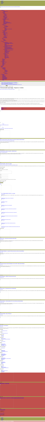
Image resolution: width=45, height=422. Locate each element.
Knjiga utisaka (2, 2)
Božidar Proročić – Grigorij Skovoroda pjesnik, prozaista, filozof (8, 238)
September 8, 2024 (2, 277)
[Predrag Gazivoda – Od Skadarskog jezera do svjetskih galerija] (5, 286)
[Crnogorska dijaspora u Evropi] (3, 345)
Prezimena (3, 64)
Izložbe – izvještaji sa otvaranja (7, 22)
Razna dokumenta (6, 55)
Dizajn (4, 20)
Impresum (3, 75)
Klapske (5, 29)
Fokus (3, 89)
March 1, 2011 (1, 152)
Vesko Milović (3, 68)
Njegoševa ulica (4, 63)
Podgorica (14, 89)
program (2, 109)
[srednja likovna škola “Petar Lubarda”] (4, 370)
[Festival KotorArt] (2, 359)
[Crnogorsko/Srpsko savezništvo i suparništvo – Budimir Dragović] (4, 149)
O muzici (6, 25)
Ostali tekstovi (6, 73)
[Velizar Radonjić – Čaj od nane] (2, 200)
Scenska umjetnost (4, 30)
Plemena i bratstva (6, 56)
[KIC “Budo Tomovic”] (2, 366)
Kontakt (2, 3)
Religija (3, 60)
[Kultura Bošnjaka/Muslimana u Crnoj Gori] (2, 355)
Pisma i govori (6, 54)
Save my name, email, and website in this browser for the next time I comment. (8, 179)
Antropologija (3, 59)
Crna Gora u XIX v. (6, 46)
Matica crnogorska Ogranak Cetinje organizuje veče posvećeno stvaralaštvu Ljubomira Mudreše (12, 139)
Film (4, 31)
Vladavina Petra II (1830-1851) (8, 47)
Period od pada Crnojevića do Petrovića (9, 45)
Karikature (5, 34)
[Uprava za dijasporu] (3, 344)
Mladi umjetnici (5, 23)
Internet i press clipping (4, 77)
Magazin (2, 66)
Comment (1, 170)
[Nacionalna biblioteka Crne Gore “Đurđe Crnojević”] (3, 354)
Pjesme (4, 27)
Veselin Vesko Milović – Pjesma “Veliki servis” (5, 313)
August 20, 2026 (2, 209)
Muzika (3, 24)
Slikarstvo (5, 19)
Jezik (2, 58)
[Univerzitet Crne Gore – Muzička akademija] (6, 358)
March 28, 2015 (1, 326)
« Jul (0, 416)
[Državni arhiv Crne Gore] (3, 350)
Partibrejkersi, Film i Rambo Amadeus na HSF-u (6, 219)
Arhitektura (3, 10)
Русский (2, 418)
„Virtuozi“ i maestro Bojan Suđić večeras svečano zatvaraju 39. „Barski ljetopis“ (9, 212)
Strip (2, 38)
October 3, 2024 (1, 89)
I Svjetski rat (6, 50)
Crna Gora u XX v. (5, 49)
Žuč (5, 35)
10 (0, 413)
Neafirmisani (5, 18)
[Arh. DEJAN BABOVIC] (2, 335)
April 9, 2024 (1, 289)
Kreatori (4, 39)
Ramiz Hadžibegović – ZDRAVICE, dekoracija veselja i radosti (8, 276)
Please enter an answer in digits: (3, 180)
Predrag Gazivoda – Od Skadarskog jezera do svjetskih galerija (8, 288)
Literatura (5, 13)
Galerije (3, 62)
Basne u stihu (6, 70)
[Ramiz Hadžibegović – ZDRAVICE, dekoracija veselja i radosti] (5, 274)
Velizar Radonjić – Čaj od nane (4, 201)
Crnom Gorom (2, 61)
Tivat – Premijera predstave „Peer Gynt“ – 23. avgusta (8, 193)
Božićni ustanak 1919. (7, 51)
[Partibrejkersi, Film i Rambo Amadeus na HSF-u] (2, 218)
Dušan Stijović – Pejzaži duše (4, 383)
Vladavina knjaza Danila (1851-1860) (8, 48)
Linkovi (3, 80)
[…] (8, 142)
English (2, 1)
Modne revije (5, 40)
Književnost (3, 12)
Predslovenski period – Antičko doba (8, 42)
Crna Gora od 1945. (7, 52)
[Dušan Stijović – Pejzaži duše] (7, 381)
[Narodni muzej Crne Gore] (4, 330)
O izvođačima (6, 26)
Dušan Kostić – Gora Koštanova (4, 325)
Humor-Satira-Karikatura (4, 32)
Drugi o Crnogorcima (7, 57)
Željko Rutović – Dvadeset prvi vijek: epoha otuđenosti (6, 205)
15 (3, 413)
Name (0, 174)
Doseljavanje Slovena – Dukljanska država (9, 43)
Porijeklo (3, 65)
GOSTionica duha (5, 36)
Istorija (3, 41)
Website (1, 177)
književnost (2, 108)
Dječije (5, 28)
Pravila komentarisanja (4, 78)
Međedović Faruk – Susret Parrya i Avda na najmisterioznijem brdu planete (12, 397)
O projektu (3, 74)
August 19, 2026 (2, 223)
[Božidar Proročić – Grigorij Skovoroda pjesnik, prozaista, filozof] (5, 236)
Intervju (4, 16)
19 (1, 414)
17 (0, 414)
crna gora (2, 107)
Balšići (5, 44)
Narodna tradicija (5, 17)
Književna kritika (5, 15)
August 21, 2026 (2, 194)
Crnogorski (2, 0)
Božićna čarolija (2, 409)
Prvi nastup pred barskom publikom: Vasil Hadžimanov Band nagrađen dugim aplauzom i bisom (10, 226)
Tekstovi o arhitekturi (6, 11)
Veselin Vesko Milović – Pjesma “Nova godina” (6, 163)
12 (1, 413)
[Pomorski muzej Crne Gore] (4, 351)
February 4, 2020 (1, 239)
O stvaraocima (6, 71)
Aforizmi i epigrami (5, 33)
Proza (5, 14)
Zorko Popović (3, 67)
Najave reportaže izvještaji (9, 89)
